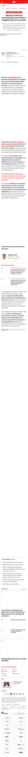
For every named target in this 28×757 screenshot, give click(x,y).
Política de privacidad (16, 704)
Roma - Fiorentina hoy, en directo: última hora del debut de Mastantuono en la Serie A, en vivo (14, 569)
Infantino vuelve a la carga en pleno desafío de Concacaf (18, 631)
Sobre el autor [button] (9, 55)
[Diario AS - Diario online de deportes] (14, 2)
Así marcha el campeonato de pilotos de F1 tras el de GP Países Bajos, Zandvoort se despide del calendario (13, 613)
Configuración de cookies (14, 706)
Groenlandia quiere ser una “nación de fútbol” (13, 660)
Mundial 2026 (14, 8)
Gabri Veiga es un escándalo (10, 584)
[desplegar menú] (2, 2)
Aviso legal (8, 704)
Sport (7, 150)
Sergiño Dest (13, 77)
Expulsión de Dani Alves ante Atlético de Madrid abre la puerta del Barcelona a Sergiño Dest (18, 282)
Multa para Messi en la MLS (18, 620)
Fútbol (3, 5)
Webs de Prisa (21, 713)
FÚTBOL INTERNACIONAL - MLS (18, 268)
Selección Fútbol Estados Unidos (17, 330)
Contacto (3, 704)
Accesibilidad (23, 706)
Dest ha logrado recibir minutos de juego (12, 143)
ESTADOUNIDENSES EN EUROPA (14, 12)
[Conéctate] (26, 2)
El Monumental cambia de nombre (12, 562)
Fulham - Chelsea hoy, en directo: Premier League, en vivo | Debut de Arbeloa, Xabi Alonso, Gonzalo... (12, 575)
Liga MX (7, 8)
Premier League (22, 8)
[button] (2, 62)
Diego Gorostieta (11, 53)
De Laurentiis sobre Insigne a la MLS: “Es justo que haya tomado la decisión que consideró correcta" (18, 271)
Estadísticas (16, 258)
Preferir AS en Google (12, 62)
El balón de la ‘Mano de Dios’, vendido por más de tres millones (13, 581)
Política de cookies (4, 706)
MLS (3, 8)
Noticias (10, 258)
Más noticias (23, 589)
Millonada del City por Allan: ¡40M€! (13, 565)
